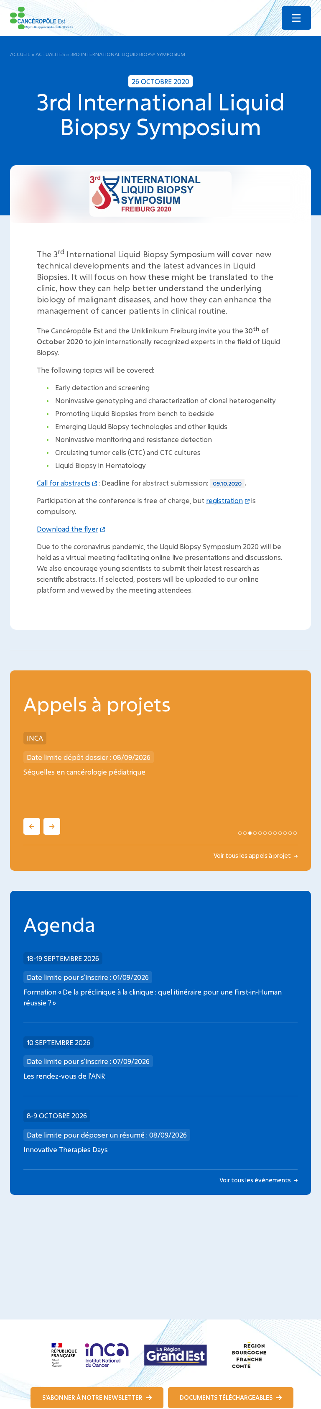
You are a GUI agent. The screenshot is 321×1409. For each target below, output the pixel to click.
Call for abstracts (63, 482)
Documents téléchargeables (227, 1397)
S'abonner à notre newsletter (93, 1397)
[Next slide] (51, 826)
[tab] (240, 833)
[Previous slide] (31, 826)
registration (224, 500)
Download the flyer (67, 528)
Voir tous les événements (255, 1180)
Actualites (50, 54)
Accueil (20, 54)
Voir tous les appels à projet (253, 855)
